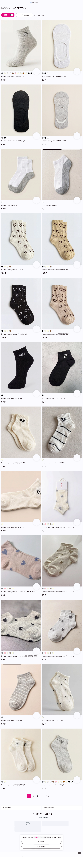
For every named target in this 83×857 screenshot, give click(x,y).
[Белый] (10, 73)
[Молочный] (18, 73)
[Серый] (43, 73)
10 (52, 796)
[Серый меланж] (51, 524)
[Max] (27, 823)
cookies (36, 837)
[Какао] (10, 266)
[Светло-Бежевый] (7, 73)
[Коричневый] (23, 73)
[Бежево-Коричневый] (13, 73)
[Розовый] (15, 73)
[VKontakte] (27, 829)
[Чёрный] (29, 73)
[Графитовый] (2, 73)
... (48, 796)
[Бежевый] (5, 73)
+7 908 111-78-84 (41, 814)
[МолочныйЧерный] (31, 73)
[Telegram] (55, 823)
